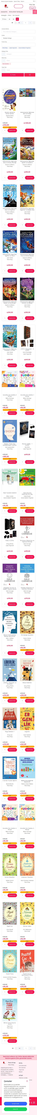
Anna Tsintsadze (27, 352)
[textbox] (18, 44)
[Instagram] (34, 1102)
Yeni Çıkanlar (22, 1067)
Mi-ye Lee (9, 735)
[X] (31, 1102)
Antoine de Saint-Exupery (9, 977)
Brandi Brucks (9, 784)
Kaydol (32, 8)
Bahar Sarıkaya (10, 398)
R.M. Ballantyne (27, 929)
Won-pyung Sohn (9, 447)
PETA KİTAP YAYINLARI (16, 12)
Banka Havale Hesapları (7, 1)
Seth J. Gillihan (10, 638)
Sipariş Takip (17, 1)
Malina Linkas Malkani (27, 784)
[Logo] (6, 6)
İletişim (22, 1)
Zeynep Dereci (10, 115)
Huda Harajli (27, 496)
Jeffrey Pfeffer (10, 686)
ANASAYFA (4, 12)
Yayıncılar (21, 1069)
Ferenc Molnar (27, 638)
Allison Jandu (9, 496)
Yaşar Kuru (27, 977)
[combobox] (18, 44)
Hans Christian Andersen (27, 880)
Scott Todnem (27, 735)
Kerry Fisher (27, 686)
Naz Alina (27, 447)
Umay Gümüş (9, 543)
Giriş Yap (32, 4)
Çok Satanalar (22, 1065)
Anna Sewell (10, 929)
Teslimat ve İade (23, 1078)
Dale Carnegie (27, 543)
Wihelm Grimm (10, 880)
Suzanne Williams (9, 164)
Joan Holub (27, 115)
